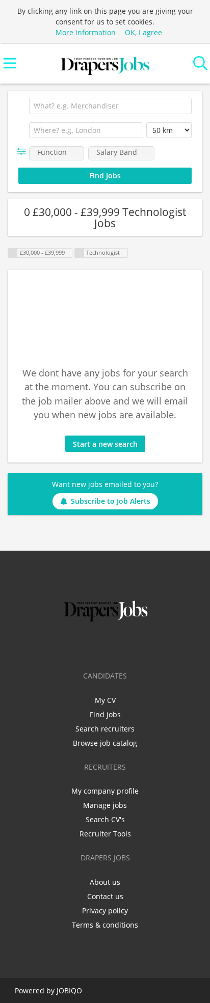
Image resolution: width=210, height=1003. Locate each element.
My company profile (105, 791)
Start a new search (105, 444)
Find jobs (105, 714)
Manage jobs (105, 805)
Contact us (105, 896)
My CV (105, 700)
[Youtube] (138, 645)
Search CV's (105, 819)
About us (105, 882)
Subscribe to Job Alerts (110, 501)
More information (86, 32)
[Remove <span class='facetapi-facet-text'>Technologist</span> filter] (79, 253)
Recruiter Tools (105, 833)
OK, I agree (143, 32)
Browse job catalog (105, 743)
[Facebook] (73, 645)
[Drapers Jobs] (105, 63)
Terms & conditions (105, 925)
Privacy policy (105, 910)
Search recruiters (105, 729)
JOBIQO (69, 990)
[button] (23, 151)
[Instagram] (123, 645)
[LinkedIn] (106, 645)
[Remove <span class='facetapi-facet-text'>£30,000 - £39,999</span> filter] (12, 253)
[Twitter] (90, 645)
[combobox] (110, 106)
